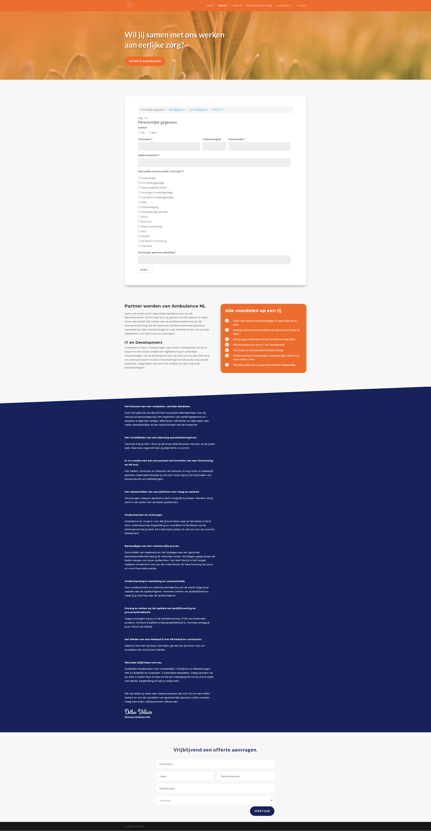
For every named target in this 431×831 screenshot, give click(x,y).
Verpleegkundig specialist (154, 211)
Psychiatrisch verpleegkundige (156, 197)
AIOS (143, 231)
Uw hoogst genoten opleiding (157, 252)
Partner (222, 5)
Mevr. (154, 132)
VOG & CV (217, 109)
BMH (143, 202)
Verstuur (262, 811)
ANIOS (144, 216)
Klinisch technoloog (151, 226)
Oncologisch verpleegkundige (156, 192)
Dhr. (142, 132)
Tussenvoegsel (212, 139)
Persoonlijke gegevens (152, 109)
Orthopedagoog (149, 207)
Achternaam (237, 139)
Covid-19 (236, 5)
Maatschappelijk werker (153, 187)
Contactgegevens (198, 109)
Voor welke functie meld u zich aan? (161, 171)
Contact (301, 5)
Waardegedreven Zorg (259, 5)
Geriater (145, 236)
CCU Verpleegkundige (152, 182)
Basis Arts (146, 221)
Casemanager (148, 178)
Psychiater (146, 245)
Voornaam (145, 139)
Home (210, 5)
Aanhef (142, 127)
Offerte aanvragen (145, 61)
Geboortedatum (149, 155)
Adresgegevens (177, 109)
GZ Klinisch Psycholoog (153, 241)
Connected (282, 5)
